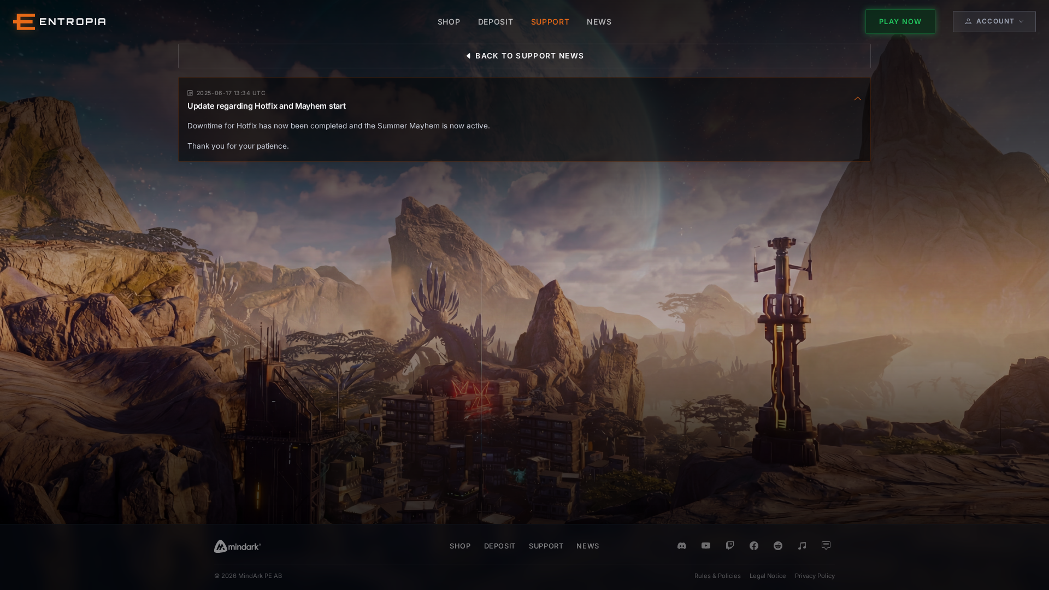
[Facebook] (754, 546)
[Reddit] (778, 546)
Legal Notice (768, 576)
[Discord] (682, 546)
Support (546, 546)
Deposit (500, 546)
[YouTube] (706, 546)
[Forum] (826, 546)
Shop (460, 546)
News (587, 546)
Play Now (900, 21)
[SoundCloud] (802, 546)
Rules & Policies (717, 576)
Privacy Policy (815, 576)
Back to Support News (529, 55)
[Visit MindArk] (237, 546)
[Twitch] (730, 546)
